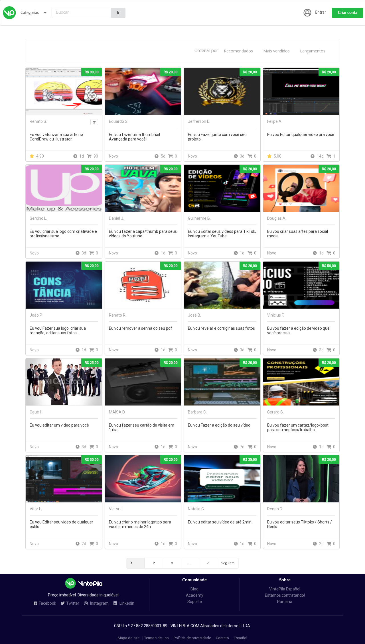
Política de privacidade (192, 638)
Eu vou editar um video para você (59, 425)
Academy (194, 595)
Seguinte (227, 563)
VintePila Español (284, 589)
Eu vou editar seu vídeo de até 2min (220, 522)
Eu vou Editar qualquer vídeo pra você (300, 134)
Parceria (284, 601)
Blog (194, 589)
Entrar (320, 13)
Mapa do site (128, 638)
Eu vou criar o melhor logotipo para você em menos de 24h (140, 524)
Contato (222, 638)
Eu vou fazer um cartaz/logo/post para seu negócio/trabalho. (297, 427)
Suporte (194, 601)
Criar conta (347, 13)
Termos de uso (156, 638)
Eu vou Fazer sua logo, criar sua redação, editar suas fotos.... (58, 330)
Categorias (30, 13)
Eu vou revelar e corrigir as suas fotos (221, 328)
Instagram (99, 603)
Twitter (72, 603)
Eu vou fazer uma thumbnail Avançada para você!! (134, 136)
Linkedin (126, 603)
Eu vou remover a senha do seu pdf (140, 328)
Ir (118, 13)
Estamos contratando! (285, 595)
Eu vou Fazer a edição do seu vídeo (219, 425)
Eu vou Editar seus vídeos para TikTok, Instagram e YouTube (222, 233)
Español (240, 638)
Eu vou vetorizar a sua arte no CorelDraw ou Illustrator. (56, 136)
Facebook (47, 603)
